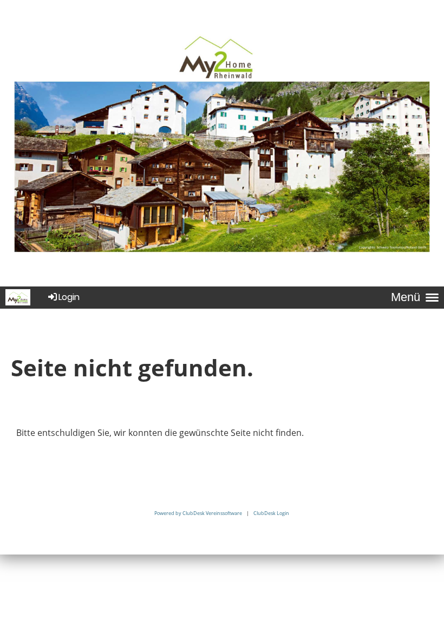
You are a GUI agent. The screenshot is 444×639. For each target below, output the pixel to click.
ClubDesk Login (271, 513)
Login (69, 297)
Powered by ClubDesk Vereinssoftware (198, 513)
